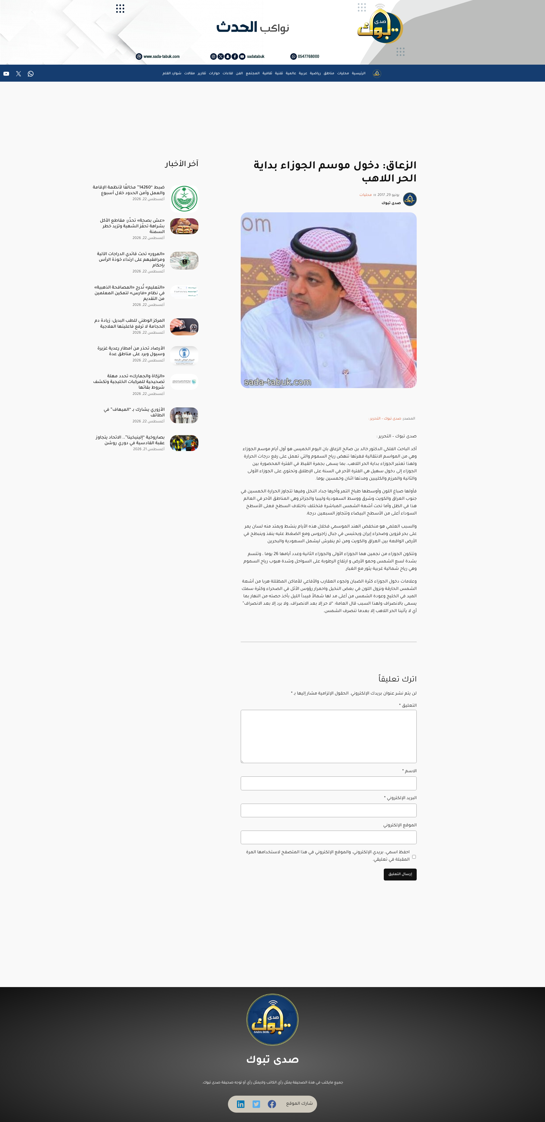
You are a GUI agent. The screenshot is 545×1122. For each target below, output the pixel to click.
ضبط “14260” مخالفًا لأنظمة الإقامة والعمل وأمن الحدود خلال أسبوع (129, 190)
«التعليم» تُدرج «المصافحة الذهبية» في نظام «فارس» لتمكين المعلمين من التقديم (129, 293)
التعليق (408, 706)
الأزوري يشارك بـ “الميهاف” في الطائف (134, 413)
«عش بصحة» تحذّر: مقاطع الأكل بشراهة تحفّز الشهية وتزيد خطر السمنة (132, 227)
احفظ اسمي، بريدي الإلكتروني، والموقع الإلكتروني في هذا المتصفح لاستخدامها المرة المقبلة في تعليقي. (328, 856)
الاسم (409, 771)
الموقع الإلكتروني (400, 825)
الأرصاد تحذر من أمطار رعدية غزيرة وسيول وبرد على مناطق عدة (131, 351)
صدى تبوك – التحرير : (384, 419)
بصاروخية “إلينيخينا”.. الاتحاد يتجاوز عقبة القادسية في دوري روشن (130, 440)
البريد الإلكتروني (400, 798)
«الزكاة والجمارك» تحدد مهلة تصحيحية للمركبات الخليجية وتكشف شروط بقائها (129, 382)
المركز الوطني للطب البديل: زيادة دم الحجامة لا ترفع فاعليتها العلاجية (130, 324)
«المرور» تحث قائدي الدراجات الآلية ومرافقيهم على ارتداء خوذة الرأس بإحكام (131, 260)
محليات (365, 195)
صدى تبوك (272, 1061)
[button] (272, 1104)
